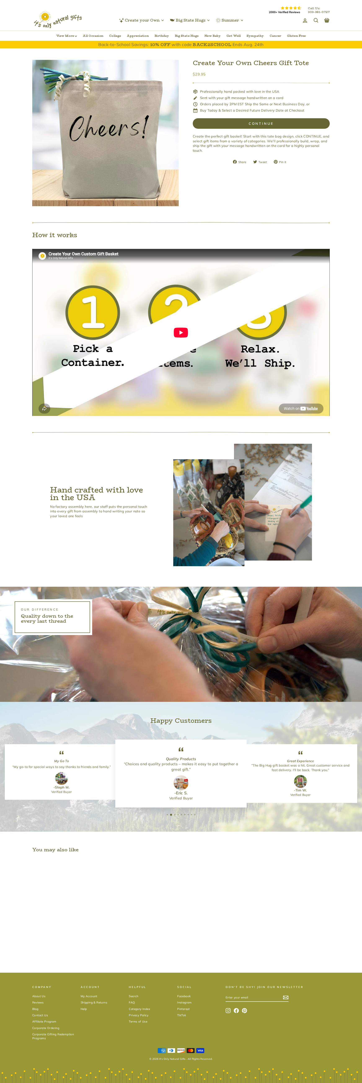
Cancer (275, 35)
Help (84, 1009)
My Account (89, 996)
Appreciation (138, 35)
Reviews (38, 1002)
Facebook (184, 996)
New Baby (212, 35)
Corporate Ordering (45, 1028)
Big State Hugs (191, 20)
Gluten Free (296, 35)
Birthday (162, 35)
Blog (35, 1009)
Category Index (139, 1009)
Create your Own (142, 20)
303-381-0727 (319, 12)
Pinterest (183, 1009)
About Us (38, 996)
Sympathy (255, 35)
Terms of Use (138, 1021)
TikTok (181, 1015)
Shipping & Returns (94, 1002)
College (115, 35)
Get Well (233, 35)
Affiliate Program (44, 1021)
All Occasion (93, 35)
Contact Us (40, 1015)
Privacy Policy (138, 1015)
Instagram (184, 1002)
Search (133, 996)
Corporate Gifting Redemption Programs (53, 1036)
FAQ (132, 1002)
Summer (230, 20)
